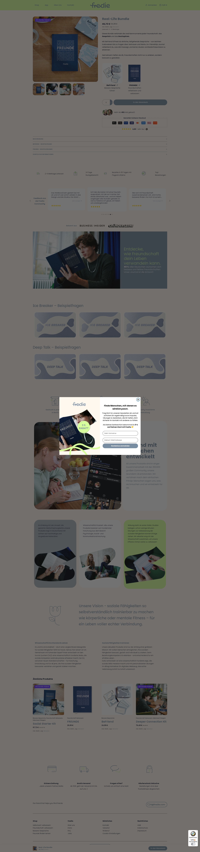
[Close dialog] (138, 399)
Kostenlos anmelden (120, 446)
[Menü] (196, 831)
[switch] (193, 844)
